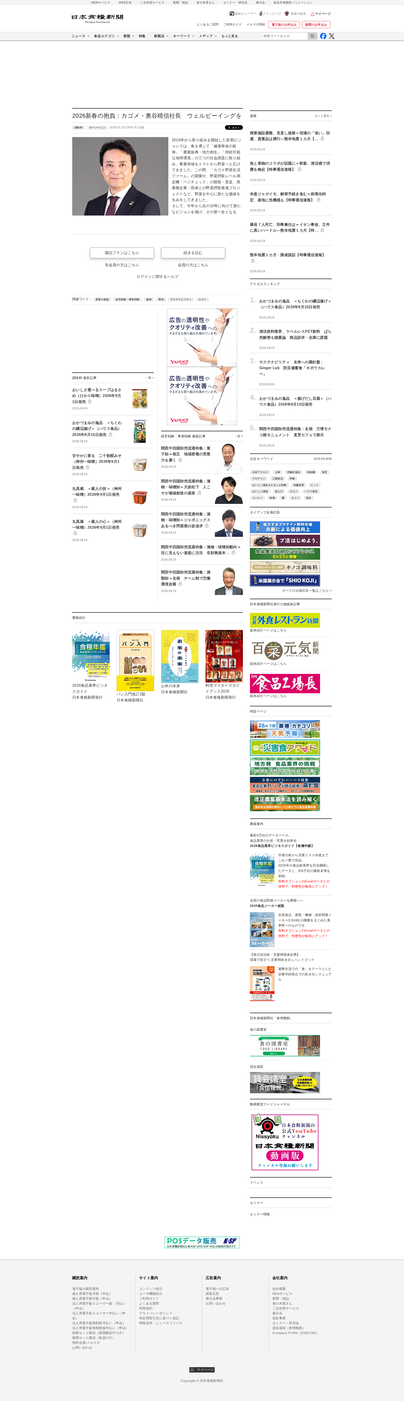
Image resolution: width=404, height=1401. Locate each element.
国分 (308, 497)
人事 (277, 472)
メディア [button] (206, 36)
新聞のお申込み (316, 24)
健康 (149, 299)
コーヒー (257, 497)
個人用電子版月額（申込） (92, 1293)
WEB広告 (125, 2)
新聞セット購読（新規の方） (94, 1338)
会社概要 (279, 1289)
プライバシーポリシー (156, 1313)
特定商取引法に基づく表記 (159, 1318)
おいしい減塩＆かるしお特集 (269, 485)
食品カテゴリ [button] (104, 36)
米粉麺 (311, 472)
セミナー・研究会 (235, 2)
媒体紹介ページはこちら (268, 630)
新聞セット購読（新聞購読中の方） (99, 1333)
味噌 (272, 497)
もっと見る (229, 36)
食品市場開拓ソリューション (293, 2)
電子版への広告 (217, 1289)
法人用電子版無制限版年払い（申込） (100, 1328)
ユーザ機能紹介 (150, 1293)
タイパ (295, 497)
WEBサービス (100, 2)
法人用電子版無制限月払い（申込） (99, 1323)
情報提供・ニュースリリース (161, 1323)
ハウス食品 (310, 491)
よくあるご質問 (208, 24)
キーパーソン (97, 127)
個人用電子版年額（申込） (92, 1298)
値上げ (279, 491)
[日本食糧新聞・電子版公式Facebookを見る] (323, 36)
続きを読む (193, 253)
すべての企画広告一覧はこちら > (307, 590)
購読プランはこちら (122, 253)
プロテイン (258, 478)
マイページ (204, 1370)
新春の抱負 (102, 299)
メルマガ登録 (255, 24)
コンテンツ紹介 (150, 1289)
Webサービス (282, 1293)
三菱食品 (277, 478)
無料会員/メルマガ (86, 1342)
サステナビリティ (180, 299)
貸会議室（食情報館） (289, 1328)
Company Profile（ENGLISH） (295, 1333)
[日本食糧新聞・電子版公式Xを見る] (331, 36)
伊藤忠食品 (293, 472)
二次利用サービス (152, 2)
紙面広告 (212, 1293)
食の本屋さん (206, 2)
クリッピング (272, 13)
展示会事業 (214, 1298)
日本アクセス (260, 472)
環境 (161, 299)
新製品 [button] (159, 36)
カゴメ (202, 299)
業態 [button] (126, 36)
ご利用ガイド (232, 24)
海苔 (324, 472)
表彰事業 (279, 1318)
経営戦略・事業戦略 (128, 299)
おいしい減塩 (260, 491)
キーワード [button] (182, 36)
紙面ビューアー (246, 13)
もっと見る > (323, 115)
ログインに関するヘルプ (157, 277)
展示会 (260, 2)
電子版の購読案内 (85, 1289)
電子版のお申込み (284, 24)
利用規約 (145, 1308)
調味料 (79, 127)
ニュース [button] (79, 36)
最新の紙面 (298, 13)
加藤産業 (298, 485)
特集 (142, 36)
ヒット (315, 485)
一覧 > (150, 377)
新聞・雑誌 (180, 2)
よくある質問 (149, 1303)
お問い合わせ (82, 1347)
